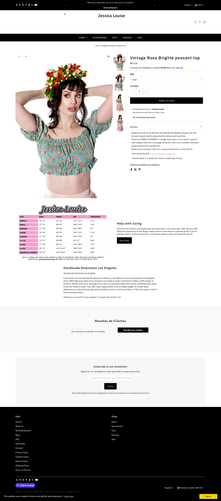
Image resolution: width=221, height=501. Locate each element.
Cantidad (134, 86)
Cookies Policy (22, 457)
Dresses (127, 37)
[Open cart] (204, 22)
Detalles (134, 127)
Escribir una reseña (133, 330)
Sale (139, 37)
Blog (17, 435)
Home (82, 37)
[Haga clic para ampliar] (108, 57)
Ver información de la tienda (144, 117)
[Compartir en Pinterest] (140, 170)
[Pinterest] (26, 5)
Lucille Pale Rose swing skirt (163, 153)
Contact (19, 448)
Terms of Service (23, 470)
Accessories (99, 37)
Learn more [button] (68, 496)
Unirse (110, 386)
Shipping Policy (22, 465)
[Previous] (66, 5)
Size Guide (124, 240)
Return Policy (21, 461)
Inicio (97, 46)
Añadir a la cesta (166, 100)
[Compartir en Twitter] (135, 170)
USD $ (200, 5)
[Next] (155, 5)
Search (18, 422)
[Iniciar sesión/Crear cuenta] (200, 22)
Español (187, 5)
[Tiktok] (29, 5)
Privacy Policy (21, 452)
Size (132, 74)
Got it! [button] (208, 496)
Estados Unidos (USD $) (191, 487)
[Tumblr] (32, 5)
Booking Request (23, 430)
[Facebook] (20, 5)
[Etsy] (16, 5)
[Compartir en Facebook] (132, 170)
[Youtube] (36, 5)
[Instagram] (22, 5)
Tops (114, 37)
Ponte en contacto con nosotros (145, 165)
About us (19, 426)
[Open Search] (195, 22)
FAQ (17, 439)
